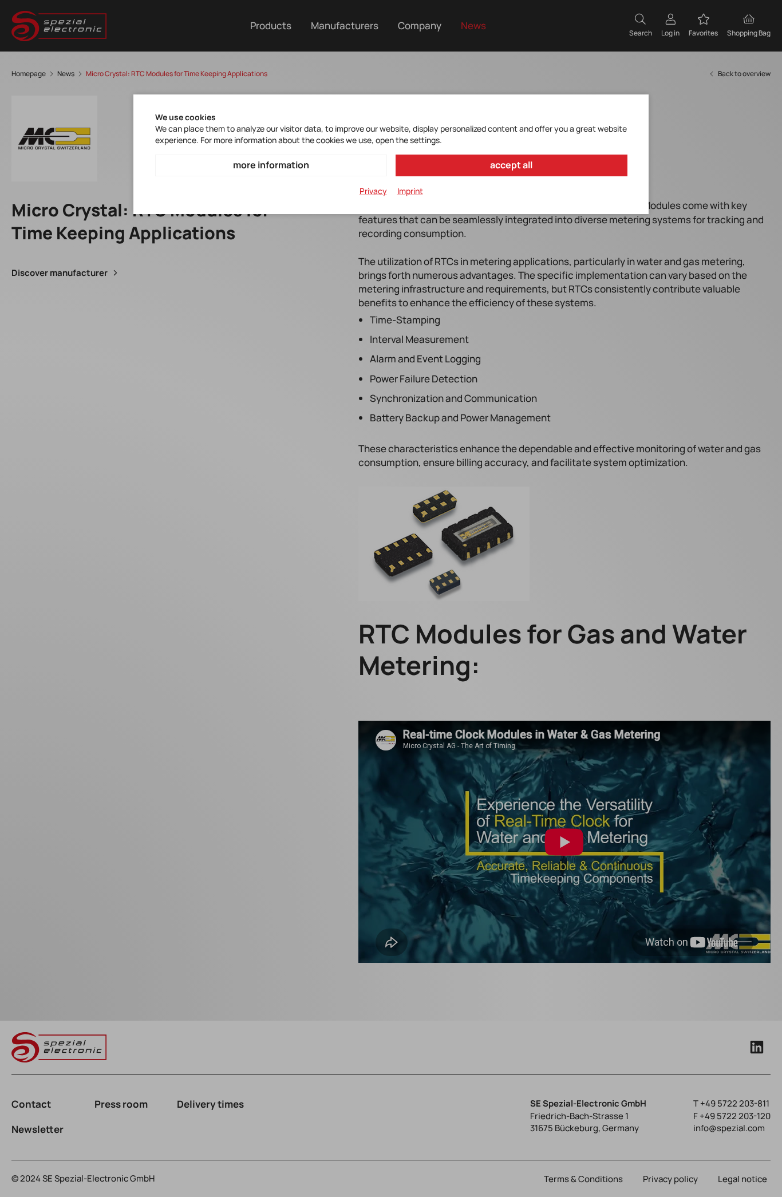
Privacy (373, 190)
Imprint (410, 190)
